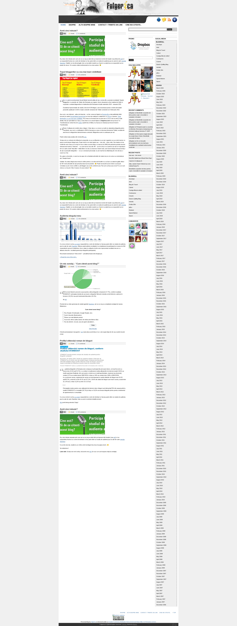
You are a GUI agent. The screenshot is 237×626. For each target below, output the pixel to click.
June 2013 (159, 383)
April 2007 (159, 593)
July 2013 (159, 380)
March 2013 (160, 392)
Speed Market (133, 213)
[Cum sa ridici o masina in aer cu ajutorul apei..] (134, 73)
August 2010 (160, 480)
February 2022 (160, 130)
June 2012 (159, 417)
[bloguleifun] (138, 232)
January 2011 (160, 465)
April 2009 (159, 525)
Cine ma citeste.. (133, 25)
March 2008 (160, 562)
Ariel (130, 181)
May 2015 (159, 318)
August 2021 (160, 139)
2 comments (81, 33)
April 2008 (159, 559)
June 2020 (159, 164)
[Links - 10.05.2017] (134, 86)
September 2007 (161, 579)
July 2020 (159, 162)
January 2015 (160, 329)
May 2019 (159, 196)
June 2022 (159, 122)
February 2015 (160, 326)
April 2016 (159, 287)
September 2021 (161, 136)
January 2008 (160, 568)
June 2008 (159, 553)
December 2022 (161, 108)
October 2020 (160, 156)
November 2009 (161, 505)
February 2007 (160, 599)
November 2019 (161, 181)
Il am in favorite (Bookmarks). (73, 315)
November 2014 (161, 335)
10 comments (82, 218)
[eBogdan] (132, 239)
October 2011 (160, 440)
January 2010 (160, 499)
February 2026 (160, 91)
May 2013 (159, 386)
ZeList (109, 116)
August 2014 (160, 343)
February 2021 (160, 145)
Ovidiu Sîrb (132, 204)
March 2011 (159, 460)
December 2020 (161, 150)
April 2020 (159, 170)
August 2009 (160, 514)
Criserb (131, 196)
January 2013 (160, 397)
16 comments (82, 74)
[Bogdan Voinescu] (138, 239)
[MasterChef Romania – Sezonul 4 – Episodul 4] (147, 96)
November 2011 (161, 437)
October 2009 (160, 508)
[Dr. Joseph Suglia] (145, 225)
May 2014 (159, 352)
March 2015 (160, 323)
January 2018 (160, 227)
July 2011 (159, 448)
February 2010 (160, 497)
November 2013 (161, 369)
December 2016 (161, 264)
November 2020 (161, 153)
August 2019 (160, 187)
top (174, 612)
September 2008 (161, 545)
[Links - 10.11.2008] (147, 86)
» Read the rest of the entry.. (68, 257)
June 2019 (159, 193)
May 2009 (159, 522)
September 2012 (161, 409)
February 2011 (160, 463)
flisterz (135, 624)
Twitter (80, 122)
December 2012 (161, 400)
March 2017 (160, 255)
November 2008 (161, 539)
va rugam (77, 244)
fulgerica (93, 622)
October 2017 (160, 235)
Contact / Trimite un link (110, 25)
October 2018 (160, 210)
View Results (93, 328)
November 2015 (161, 301)
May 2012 (159, 420)
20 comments (82, 412)
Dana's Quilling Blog (135, 198)
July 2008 (159, 551)
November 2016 (161, 267)
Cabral (131, 187)
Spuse (131, 216)
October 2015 (160, 304)
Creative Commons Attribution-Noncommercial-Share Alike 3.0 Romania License (132, 622)
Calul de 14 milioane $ (135, 161)
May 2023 (159, 102)
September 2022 (161, 116)
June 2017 (159, 247)
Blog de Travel (133, 184)
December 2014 (161, 332)
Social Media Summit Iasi (77, 116)
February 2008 (160, 565)
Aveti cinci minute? (69, 31)
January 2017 (160, 261)
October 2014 (160, 338)
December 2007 (161, 570)
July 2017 (159, 244)
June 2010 (159, 485)
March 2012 (160, 426)
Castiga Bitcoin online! (135, 190)
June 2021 (159, 142)
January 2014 (160, 363)
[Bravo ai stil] (132, 225)
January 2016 (160, 295)
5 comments (81, 343)
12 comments (82, 177)
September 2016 (161, 272)
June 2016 (159, 281)
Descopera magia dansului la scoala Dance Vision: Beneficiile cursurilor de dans (140, 136)
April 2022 (159, 125)
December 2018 (161, 204)
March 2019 (160, 201)
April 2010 (159, 491)
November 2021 (161, 133)
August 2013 (160, 377)
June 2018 (159, 216)
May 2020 (159, 167)
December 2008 (161, 536)
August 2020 (160, 159)
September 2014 (161, 340)
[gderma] (132, 232)
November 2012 (161, 403)
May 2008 (159, 556)
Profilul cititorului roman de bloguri (76, 341)
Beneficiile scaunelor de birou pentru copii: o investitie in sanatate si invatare (140, 115)
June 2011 (159, 451)
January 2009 (160, 534)
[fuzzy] (145, 232)
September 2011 (161, 443)
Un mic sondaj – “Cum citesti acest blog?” (79, 264)
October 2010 (160, 474)
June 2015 (159, 315)
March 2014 (160, 357)
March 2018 (160, 221)
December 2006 (161, 605)
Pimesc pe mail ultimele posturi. (73, 317)
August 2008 (160, 548)
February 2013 (160, 394)
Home (63, 25)
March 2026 (160, 88)
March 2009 (160, 528)
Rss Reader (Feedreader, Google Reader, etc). (78, 313)
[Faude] (132, 245)
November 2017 (161, 233)
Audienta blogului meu (70, 216)
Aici (61, 402)
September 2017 (161, 238)
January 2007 (160, 602)
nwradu (131, 201)
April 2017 (159, 252)
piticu (130, 207)
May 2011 (159, 454)
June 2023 (159, 99)
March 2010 (160, 494)
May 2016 (159, 284)
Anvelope (132, 179)
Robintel (131, 210)
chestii (72, 33)
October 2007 (160, 576)
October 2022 (160, 113)
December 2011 (161, 434)
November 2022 (161, 110)
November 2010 (161, 471)
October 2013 (160, 372)
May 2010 (159, 488)
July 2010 (159, 482)
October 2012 (160, 406)
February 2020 (160, 176)
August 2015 (160, 309)
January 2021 (160, 147)
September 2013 (161, 375)
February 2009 (160, 531)
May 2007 (159, 590)
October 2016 (160, 269)
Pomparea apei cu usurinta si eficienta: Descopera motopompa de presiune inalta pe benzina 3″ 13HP (141, 129)
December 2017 (161, 230)
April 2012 (159, 423)
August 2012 (160, 411)
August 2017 (160, 241)
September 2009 (161, 511)
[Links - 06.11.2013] (147, 73)
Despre (72, 25)
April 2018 (159, 218)
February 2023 (160, 105)
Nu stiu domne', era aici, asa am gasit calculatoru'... (79, 322)
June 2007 (159, 587)
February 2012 (160, 428)
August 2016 (160, 275)
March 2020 (160, 173)
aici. (85, 137)
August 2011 (160, 446)
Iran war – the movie (135, 155)
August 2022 (160, 119)
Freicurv (124, 624)
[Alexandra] (145, 239)
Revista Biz (105, 114)
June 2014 (159, 349)
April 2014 (159, 355)
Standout (74, 246)
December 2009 (161, 502)
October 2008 (160, 542)
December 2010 (161, 468)
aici (121, 59)
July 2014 (159, 346)
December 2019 (161, 179)
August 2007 (160, 582)
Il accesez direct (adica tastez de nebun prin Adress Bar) (81, 319)
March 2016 (160, 289)
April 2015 (159, 321)
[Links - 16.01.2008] (134, 99)
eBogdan (131, 113)
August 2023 (160, 96)
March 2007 (160, 596)
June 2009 (159, 519)
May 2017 (159, 250)
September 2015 (161, 306)
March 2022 (160, 128)
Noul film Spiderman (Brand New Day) (140, 158)
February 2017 (160, 258)
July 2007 (159, 585)
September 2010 (161, 477)
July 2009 (159, 516)
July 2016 (159, 278)
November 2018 (161, 207)
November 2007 (161, 573)
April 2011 (159, 457)
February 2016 (160, 292)
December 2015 (161, 298)
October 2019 (160, 184)
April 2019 (159, 198)
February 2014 (160, 360)
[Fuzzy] (138, 225)
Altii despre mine (87, 25)
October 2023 (160, 93)
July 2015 (159, 312)
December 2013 (161, 366)
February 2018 (160, 224)
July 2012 (159, 414)
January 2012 (160, 431)
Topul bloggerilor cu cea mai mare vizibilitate (80, 72)
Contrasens (132, 193)
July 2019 (159, 190)
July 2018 (159, 213)
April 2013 (159, 389)
